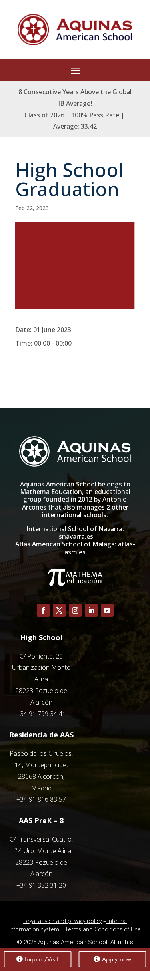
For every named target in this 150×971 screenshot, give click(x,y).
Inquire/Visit (41, 959)
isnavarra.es (75, 536)
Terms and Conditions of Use (103, 929)
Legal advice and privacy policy (62, 921)
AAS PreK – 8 (41, 820)
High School (41, 637)
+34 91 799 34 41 (41, 713)
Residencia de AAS (41, 734)
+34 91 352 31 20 (41, 885)
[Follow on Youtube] (107, 610)
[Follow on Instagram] (75, 610)
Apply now (116, 959)
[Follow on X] (59, 610)
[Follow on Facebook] (43, 610)
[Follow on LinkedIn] (91, 610)
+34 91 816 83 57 (41, 799)
